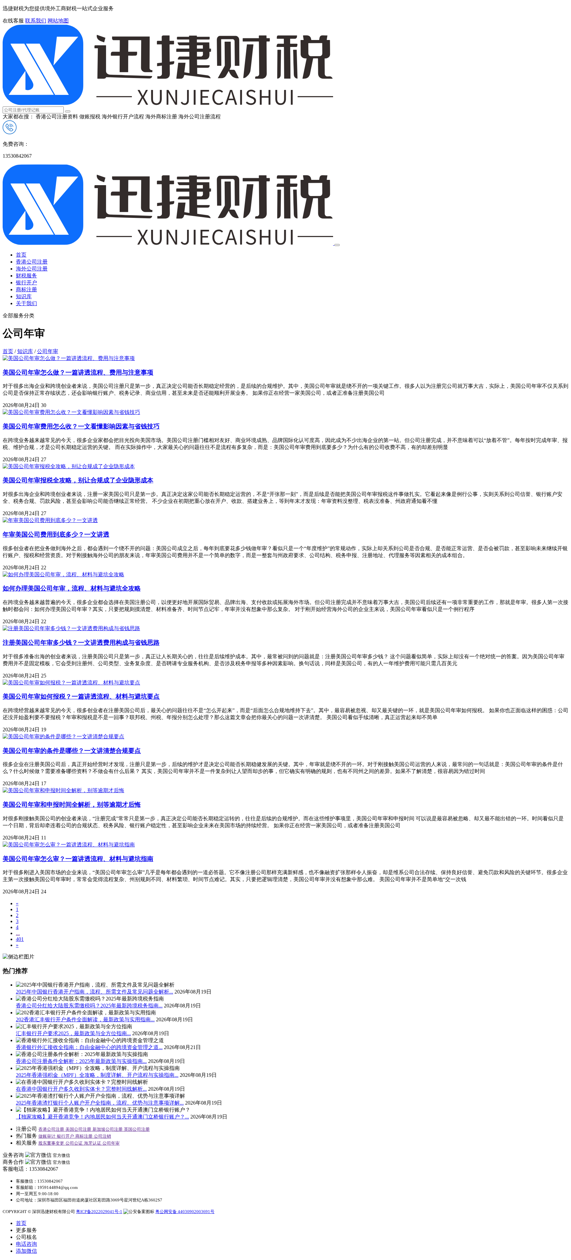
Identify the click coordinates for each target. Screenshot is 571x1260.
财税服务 (26, 275)
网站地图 (58, 20)
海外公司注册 (32, 268)
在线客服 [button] (13, 20)
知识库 (24, 296)
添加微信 (26, 1251)
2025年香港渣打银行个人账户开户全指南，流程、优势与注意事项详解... (100, 1103)
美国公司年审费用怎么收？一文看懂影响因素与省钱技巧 (81, 426)
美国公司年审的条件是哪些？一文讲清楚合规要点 (72, 750)
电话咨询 (26, 1244)
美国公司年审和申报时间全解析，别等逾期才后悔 (72, 804)
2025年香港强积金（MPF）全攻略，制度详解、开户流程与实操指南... (97, 1075)
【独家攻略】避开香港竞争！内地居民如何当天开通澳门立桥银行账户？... (102, 1116)
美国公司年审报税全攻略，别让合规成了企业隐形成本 (78, 480)
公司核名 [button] (26, 1237)
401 (20, 939)
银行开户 (26, 282)
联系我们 (35, 20)
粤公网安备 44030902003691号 (184, 1211)
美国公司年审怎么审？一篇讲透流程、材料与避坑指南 (78, 858)
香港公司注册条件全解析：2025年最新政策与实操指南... (81, 1061)
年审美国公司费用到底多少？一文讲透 (56, 534)
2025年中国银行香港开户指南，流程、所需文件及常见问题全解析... (94, 992)
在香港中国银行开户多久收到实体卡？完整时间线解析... (81, 1089)
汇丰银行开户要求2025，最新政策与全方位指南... (73, 1033)
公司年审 (47, 351)
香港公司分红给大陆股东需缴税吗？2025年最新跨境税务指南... (89, 1005)
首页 (21, 255)
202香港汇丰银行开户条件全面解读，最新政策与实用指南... (85, 1019)
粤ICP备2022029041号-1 (99, 1211)
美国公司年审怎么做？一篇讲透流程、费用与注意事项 (78, 372)
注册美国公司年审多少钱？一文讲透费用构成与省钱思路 (81, 642)
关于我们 (26, 303)
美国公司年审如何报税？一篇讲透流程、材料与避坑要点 (81, 696)
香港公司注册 (32, 261)
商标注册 (26, 289)
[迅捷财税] (168, 103)
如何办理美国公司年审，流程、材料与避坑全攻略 (72, 588)
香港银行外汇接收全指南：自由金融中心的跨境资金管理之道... (89, 1047)
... (18, 933)
